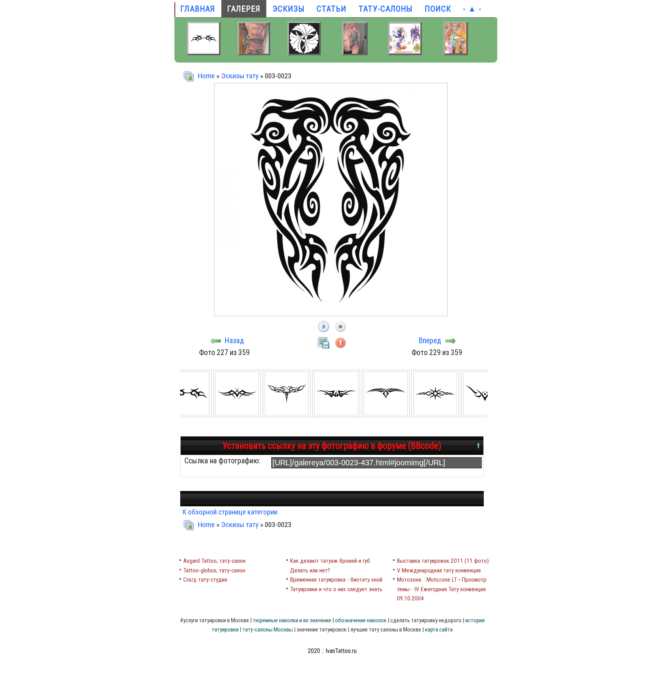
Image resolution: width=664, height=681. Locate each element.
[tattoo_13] (253, 52)
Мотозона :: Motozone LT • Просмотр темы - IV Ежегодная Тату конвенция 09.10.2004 (441, 589)
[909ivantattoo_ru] (405, 52)
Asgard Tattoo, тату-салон (214, 560)
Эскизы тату (240, 75)
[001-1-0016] (238, 414)
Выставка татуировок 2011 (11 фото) (443, 560)
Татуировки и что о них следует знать (336, 589)
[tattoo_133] (355, 52)
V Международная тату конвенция (439, 570)
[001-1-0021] (486, 414)
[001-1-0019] (387, 414)
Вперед (430, 340)
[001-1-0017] (287, 414)
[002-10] (304, 52)
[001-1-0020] (436, 414)
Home (206, 75)
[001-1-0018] (337, 414)
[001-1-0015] (188, 414)
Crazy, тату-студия (205, 579)
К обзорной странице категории (229, 511)
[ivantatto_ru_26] (455, 52)
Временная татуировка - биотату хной (336, 579)
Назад (234, 340)
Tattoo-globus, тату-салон (214, 570)
